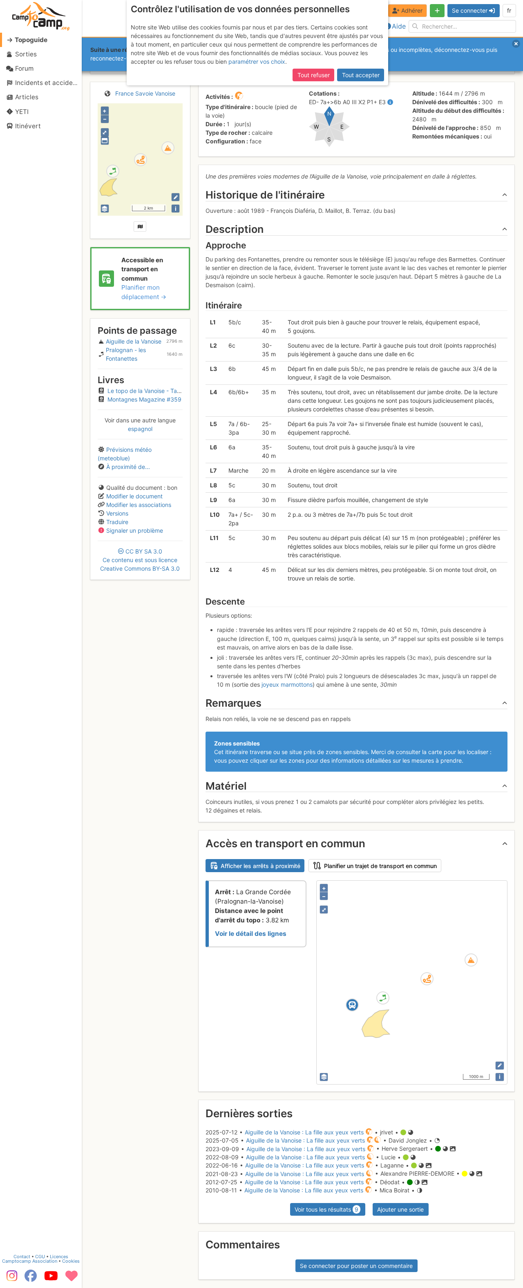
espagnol (140, 428)
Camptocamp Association (29, 1261)
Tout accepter (361, 74)
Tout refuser (313, 74)
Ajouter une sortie (400, 1209)
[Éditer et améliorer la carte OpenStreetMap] (175, 197)
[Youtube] (51, 1278)
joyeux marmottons (287, 684)
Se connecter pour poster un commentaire (356, 1265)
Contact (21, 1256)
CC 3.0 (140, 560)
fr (509, 10)
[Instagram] (10, 1278)
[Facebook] (31, 1278)
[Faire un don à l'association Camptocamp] (71, 1278)
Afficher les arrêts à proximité (260, 865)
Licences (59, 1256)
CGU (40, 1256)
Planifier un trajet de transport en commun (380, 865)
